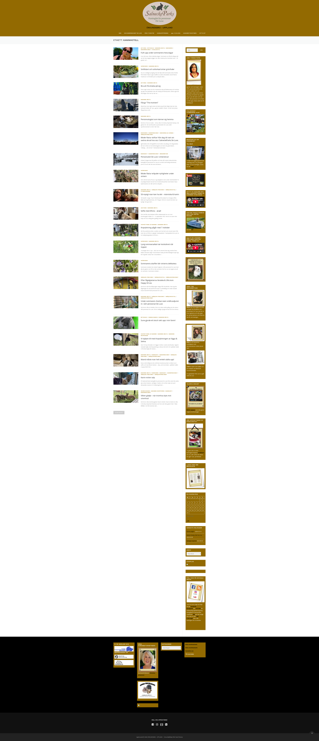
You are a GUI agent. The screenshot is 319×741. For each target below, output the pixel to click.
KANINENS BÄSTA (160, 48)
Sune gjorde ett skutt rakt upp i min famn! (158, 320)
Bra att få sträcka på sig (150, 86)
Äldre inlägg (119, 412)
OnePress (169, 737)
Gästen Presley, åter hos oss (194, 535)
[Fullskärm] (203, 205)
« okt (188, 521)
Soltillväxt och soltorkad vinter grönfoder (157, 69)
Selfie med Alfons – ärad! (151, 211)
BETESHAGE (150, 48)
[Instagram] (157, 724)
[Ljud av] (200, 205)
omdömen (201, 452)
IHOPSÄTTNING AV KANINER (149, 224)
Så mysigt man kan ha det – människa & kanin (160, 194)
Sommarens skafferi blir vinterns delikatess (158, 263)
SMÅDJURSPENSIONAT (147, 134)
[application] (196, 202)
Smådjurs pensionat (158, 189)
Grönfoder (144, 66)
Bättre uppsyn (191, 410)
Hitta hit (202, 33)
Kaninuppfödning (162, 33)
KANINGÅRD (169, 48)
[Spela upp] (189, 205)
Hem (120, 33)
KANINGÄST (144, 153)
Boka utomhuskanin (191, 647)
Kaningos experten (192, 541)
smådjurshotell (171, 189)
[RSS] (166, 724)
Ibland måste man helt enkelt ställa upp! (157, 359)
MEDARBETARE (164, 153)
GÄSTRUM (143, 207)
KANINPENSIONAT (146, 49)
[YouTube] (161, 724)
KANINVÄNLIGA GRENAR (166, 133)
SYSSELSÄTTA (156, 49)
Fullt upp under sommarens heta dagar (157, 52)
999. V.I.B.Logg (175, 33)
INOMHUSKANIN (152, 317)
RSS (194, 614)
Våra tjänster (149, 33)
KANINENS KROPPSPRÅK (157, 391)
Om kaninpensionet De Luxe (133, 33)
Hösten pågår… (191, 531)
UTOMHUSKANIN (145, 191)
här (192, 229)
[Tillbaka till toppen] (312, 733)
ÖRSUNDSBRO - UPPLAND (160, 27)
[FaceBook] (153, 724)
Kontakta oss (189, 651)
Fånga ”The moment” (149, 102)
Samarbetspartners (190, 33)
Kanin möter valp (148, 377)
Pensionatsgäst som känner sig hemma (157, 119)
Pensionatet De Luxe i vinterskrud (154, 156)
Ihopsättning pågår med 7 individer (155, 227)
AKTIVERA (143, 48)
